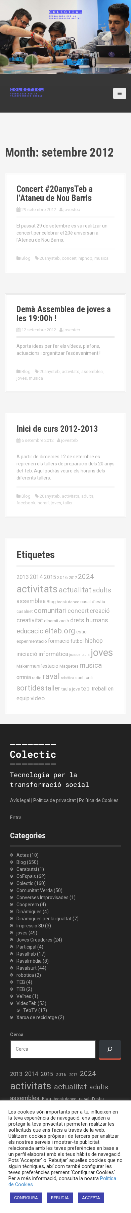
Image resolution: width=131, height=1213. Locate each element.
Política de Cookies (99, 800)
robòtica (67, 678)
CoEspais (26, 876)
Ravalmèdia (29, 961)
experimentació (31, 641)
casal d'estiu (92, 601)
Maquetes (69, 666)
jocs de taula (79, 655)
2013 (22, 577)
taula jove (70, 689)
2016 (62, 577)
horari (43, 502)
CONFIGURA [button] (26, 1197)
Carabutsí (26, 869)
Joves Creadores (34, 940)
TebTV (30, 1010)
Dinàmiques (29, 911)
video (38, 698)
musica (101, 258)
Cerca (17, 1034)
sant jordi (84, 677)
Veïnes (23, 996)
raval (51, 676)
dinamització (56, 620)
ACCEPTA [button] (91, 1197)
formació (59, 641)
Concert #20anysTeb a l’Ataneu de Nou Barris (54, 193)
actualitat (75, 589)
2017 (73, 578)
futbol (77, 641)
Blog (26, 258)
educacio (30, 631)
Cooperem (27, 904)
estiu (81, 631)
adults (87, 496)
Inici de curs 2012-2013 (57, 429)
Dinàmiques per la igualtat (44, 918)
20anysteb (50, 258)
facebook (26, 502)
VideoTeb (26, 1003)
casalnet (24, 611)
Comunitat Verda (34, 890)
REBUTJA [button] (60, 1197)
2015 (50, 577)
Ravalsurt (26, 968)
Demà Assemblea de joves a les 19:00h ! (63, 314)
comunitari (50, 610)
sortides (30, 688)
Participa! (26, 947)
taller (68, 502)
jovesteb (71, 209)
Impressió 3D (30, 925)
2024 (86, 577)
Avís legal (20, 800)
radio (36, 677)
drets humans (89, 620)
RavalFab (26, 954)
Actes (22, 855)
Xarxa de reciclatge (36, 1017)
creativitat (29, 620)
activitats (70, 371)
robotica (25, 975)
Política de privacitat (54, 800)
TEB (20, 982)
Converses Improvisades (42, 897)
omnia (23, 677)
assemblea (92, 371)
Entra (15, 817)
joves (21, 378)
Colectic (24, 883)
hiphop (85, 258)
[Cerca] (110, 1049)
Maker (22, 666)
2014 (36, 577)
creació (100, 610)
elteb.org (60, 630)
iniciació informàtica (42, 654)
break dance (68, 601)
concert (69, 258)
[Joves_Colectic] (27, 91)
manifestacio (44, 666)
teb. (86, 688)
